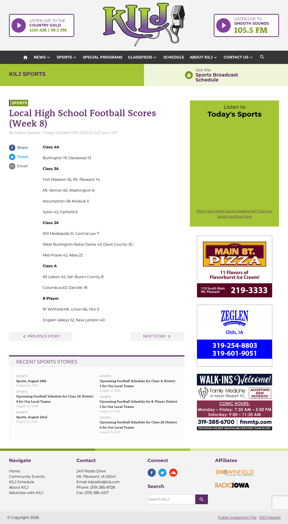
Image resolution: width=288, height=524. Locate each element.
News (42, 57)
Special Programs (102, 57)
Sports (67, 57)
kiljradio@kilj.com (104, 482)
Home (14, 471)
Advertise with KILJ (26, 493)
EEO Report (270, 517)
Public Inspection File (237, 517)
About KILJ (204, 57)
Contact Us (239, 57)
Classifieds (143, 57)
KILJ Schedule (21, 482)
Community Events (27, 476)
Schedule (173, 57)
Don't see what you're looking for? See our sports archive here (234, 214)
